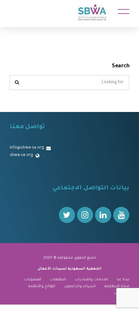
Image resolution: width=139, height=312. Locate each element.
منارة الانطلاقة (116, 286)
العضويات (32, 280)
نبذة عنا (123, 280)
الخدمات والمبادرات (91, 280)
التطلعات (58, 280)
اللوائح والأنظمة (41, 286)
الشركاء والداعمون (80, 286)
